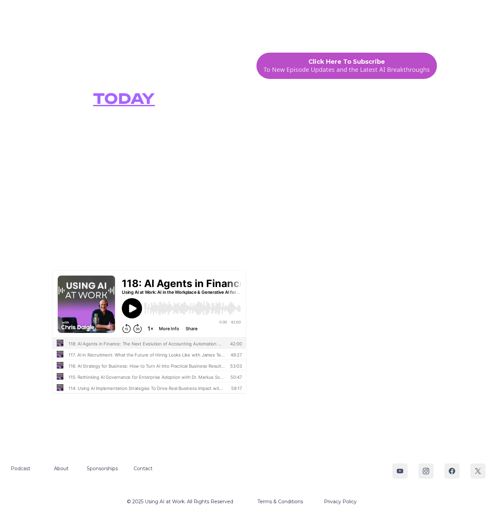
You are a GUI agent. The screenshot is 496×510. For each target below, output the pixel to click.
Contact (391, 29)
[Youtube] (400, 471)
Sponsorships (352, 29)
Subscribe (425, 29)
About (315, 29)
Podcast (286, 29)
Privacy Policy (340, 502)
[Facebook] (452, 471)
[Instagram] (426, 471)
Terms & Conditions (280, 502)
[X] (478, 471)
